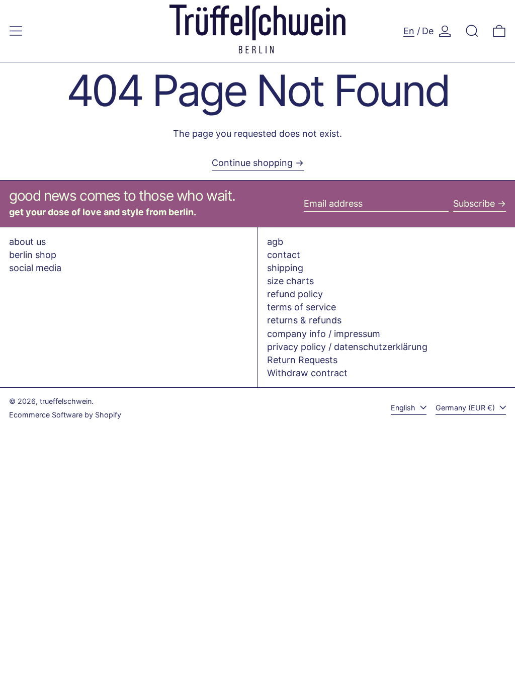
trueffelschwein (66, 401)
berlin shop (32, 254)
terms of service (301, 307)
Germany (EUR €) (466, 407)
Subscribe (474, 203)
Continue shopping (252, 162)
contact (283, 254)
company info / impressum (323, 333)
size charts (290, 281)
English (404, 407)
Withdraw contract (307, 373)
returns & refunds (304, 320)
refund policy (295, 294)
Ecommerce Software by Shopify (65, 414)
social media (35, 268)
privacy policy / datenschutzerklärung (347, 346)
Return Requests (302, 360)
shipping (285, 268)
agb (275, 241)
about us (27, 241)
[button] (472, 31)
